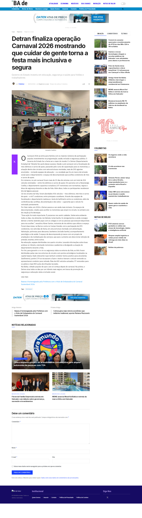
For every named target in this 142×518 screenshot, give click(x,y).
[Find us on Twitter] (123, 8)
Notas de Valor (109, 4)
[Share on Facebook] (15, 157)
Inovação (97, 4)
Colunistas (15, 9)
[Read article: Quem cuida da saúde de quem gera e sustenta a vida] (100, 206)
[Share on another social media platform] (15, 171)
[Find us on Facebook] (119, 8)
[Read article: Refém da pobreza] (100, 250)
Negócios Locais (29, 32)
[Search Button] (129, 3)
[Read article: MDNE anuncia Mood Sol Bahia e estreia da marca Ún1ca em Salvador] (71, 381)
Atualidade (53, 4)
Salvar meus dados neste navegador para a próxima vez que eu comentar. (37, 466)
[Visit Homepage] (24, 3)
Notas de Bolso (27, 9)
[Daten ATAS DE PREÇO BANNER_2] (51, 297)
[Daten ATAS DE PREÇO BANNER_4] (71, 18)
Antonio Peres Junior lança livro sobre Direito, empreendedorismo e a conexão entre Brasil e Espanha (119, 182)
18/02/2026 (32, 84)
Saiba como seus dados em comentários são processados (59, 478)
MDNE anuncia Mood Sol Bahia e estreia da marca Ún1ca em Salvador (118, 92)
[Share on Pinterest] (15, 166)
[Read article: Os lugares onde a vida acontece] (100, 158)
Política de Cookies (82, 497)
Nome (14, 448)
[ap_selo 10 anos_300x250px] (112, 126)
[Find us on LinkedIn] (129, 8)
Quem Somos (55, 9)
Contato (74, 9)
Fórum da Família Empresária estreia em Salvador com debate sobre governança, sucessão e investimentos (28, 399)
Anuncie (65, 9)
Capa (13, 32)
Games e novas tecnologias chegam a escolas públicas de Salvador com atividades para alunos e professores (119, 56)
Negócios (74, 4)
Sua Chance (85, 4)
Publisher (21, 84)
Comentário (16, 422)
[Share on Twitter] (15, 162)
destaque (29, 289)
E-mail (14, 457)
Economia (64, 4)
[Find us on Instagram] (126, 8)
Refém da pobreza (115, 247)
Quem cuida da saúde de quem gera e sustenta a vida (118, 205)
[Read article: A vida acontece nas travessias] (100, 169)
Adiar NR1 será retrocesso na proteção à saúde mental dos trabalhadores (119, 194)
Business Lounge (42, 9)
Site (53, 457)
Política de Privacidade (87, 9)
